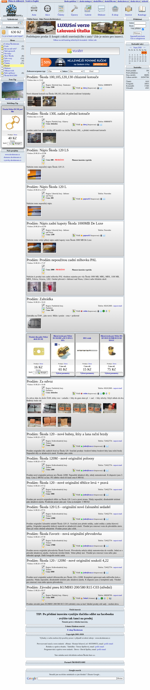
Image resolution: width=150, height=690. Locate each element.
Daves (15, 135)
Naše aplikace (9, 73)
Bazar (7, 65)
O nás (6, 46)
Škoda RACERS (10, 75)
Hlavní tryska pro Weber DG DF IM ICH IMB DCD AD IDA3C (111, 338)
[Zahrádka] (34, 323)
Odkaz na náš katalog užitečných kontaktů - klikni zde (75, 40)
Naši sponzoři (9, 51)
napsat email (117, 306)
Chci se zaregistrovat (137, 38)
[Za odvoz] (34, 408)
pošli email (108, 644)
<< (131, 48)
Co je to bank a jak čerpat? (12, 36)
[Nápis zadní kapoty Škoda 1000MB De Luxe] (34, 247)
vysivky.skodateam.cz (12, 160)
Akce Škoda (9, 56)
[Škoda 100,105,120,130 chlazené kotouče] (34, 101)
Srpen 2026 (137, 48)
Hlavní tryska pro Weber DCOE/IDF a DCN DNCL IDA (63, 338)
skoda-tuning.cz (86, 1)
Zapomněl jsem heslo (137, 36)
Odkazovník (9, 71)
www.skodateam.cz (12, 154)
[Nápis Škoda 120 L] (34, 211)
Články (7, 63)
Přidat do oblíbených (16, 1)
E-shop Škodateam (11, 44)
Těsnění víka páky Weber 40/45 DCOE (38, 338)
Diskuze (7, 68)
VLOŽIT (77, 51)
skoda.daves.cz (123, 1)
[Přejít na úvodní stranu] (12, 10)
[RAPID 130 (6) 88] (12, 90)
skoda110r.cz (98, 1)
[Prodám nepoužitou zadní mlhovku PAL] (34, 287)
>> (144, 48)
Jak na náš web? (10, 49)
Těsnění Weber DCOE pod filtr (12, 110)
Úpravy (7, 61)
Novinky (7, 53)
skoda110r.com (110, 1)
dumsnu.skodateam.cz (12, 157)
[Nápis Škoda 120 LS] (34, 174)
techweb (145, 1)
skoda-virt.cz (135, 1)
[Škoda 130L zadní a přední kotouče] (34, 138)
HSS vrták (87, 338)
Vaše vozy (8, 58)
